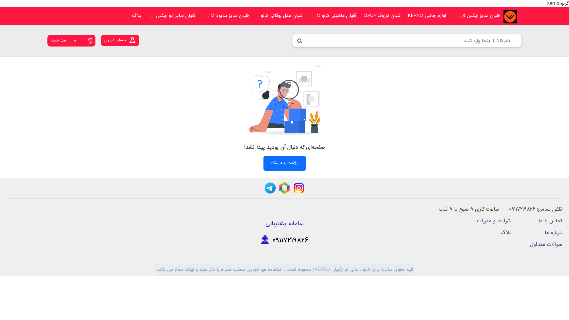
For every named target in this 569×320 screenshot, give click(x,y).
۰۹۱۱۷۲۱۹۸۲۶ (289, 240)
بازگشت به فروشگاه (284, 163)
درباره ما (553, 232)
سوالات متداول (546, 244)
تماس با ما (550, 221)
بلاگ (136, 15)
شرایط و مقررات (494, 221)
